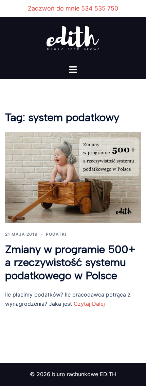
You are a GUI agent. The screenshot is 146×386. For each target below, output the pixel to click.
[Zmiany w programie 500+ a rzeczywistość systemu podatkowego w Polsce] (73, 176)
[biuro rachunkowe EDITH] (73, 40)
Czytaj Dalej (88, 303)
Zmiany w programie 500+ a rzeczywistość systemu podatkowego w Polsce (70, 262)
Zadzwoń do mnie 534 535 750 (73, 8)
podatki (56, 234)
